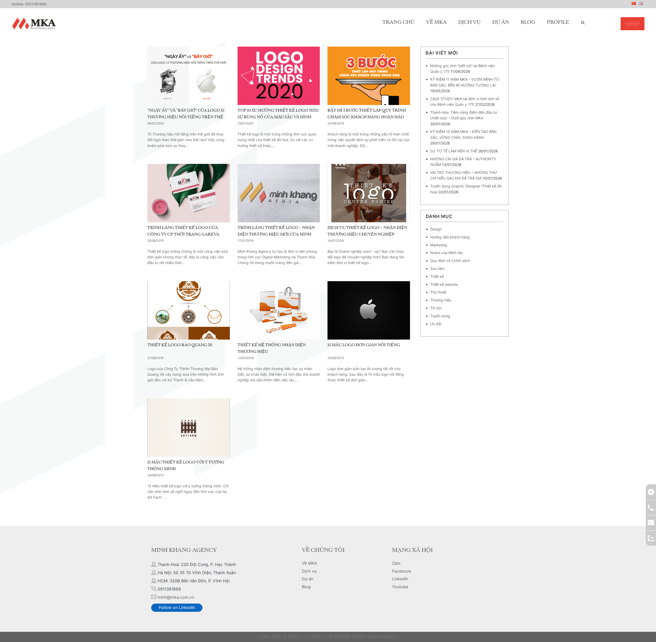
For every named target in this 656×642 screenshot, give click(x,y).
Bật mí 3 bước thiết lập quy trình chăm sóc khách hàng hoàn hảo (366, 114)
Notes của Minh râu (446, 252)
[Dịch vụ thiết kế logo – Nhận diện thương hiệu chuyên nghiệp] (368, 193)
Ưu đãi (435, 324)
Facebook (401, 571)
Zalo (396, 563)
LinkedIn (400, 578)
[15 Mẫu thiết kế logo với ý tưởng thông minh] (188, 427)
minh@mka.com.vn (176, 597)
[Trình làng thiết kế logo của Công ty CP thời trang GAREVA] (188, 193)
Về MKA (436, 22)
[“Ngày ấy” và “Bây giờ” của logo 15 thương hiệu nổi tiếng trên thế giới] (188, 76)
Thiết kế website (444, 284)
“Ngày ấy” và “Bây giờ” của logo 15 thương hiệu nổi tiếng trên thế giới (185, 117)
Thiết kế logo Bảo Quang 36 (179, 345)
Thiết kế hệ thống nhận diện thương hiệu (272, 348)
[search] (583, 22)
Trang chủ (398, 22)
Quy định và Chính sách (450, 260)
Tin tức (436, 308)
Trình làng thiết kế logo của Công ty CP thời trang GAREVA (183, 231)
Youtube (400, 586)
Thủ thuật (438, 292)
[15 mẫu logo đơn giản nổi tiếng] (368, 310)
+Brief (632, 23)
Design (436, 229)
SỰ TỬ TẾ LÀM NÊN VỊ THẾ (453, 151)
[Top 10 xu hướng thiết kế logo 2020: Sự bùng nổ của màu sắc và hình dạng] (279, 76)
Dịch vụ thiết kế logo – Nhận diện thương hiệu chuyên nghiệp (367, 231)
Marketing (438, 245)
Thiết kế (437, 276)
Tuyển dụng (440, 316)
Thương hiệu (440, 300)
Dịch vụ (469, 22)
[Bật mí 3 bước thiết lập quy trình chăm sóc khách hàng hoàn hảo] (368, 76)
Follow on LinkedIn (177, 607)
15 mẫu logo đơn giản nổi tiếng (363, 345)
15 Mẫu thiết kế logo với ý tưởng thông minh (185, 465)
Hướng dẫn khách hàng (450, 237)
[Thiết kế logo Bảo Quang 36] (188, 310)
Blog (528, 22)
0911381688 (36, 4)
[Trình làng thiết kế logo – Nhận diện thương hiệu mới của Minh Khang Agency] (279, 193)
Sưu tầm (437, 268)
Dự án (500, 22)
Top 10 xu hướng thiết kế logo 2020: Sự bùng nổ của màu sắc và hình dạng (278, 117)
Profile (558, 22)
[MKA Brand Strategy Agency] (35, 23)
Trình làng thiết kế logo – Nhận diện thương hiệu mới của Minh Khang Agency (276, 234)
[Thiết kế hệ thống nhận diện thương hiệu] (279, 310)
